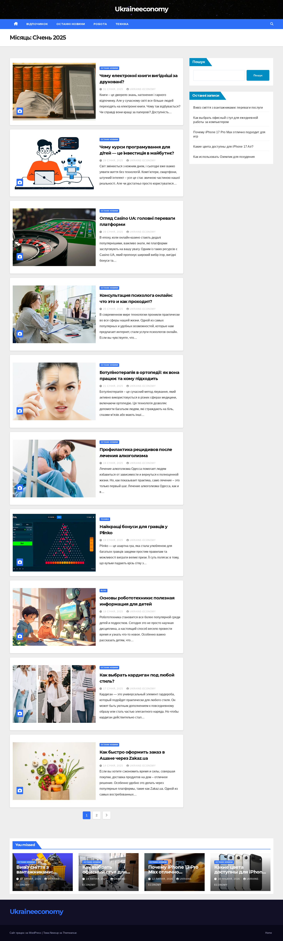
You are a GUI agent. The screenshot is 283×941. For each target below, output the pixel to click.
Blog (103, 590)
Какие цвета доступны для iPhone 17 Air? (223, 146)
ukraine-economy (143, 89)
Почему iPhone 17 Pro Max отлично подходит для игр (173, 871)
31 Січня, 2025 (113, 89)
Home (268, 932)
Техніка (122, 24)
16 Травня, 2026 (229, 879)
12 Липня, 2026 (163, 879)
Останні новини (70, 24)
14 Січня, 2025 (113, 765)
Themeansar (69, 932)
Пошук (198, 62)
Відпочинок (37, 24)
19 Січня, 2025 (113, 463)
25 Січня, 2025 (113, 309)
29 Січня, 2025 (113, 160)
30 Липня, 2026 (31, 879)
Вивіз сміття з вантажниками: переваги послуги (228, 107)
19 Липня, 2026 (97, 879)
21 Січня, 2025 (113, 386)
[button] (271, 24)
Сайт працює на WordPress (26, 932)
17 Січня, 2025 (113, 688)
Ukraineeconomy (141, 9)
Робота (100, 24)
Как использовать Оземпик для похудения (224, 156)
